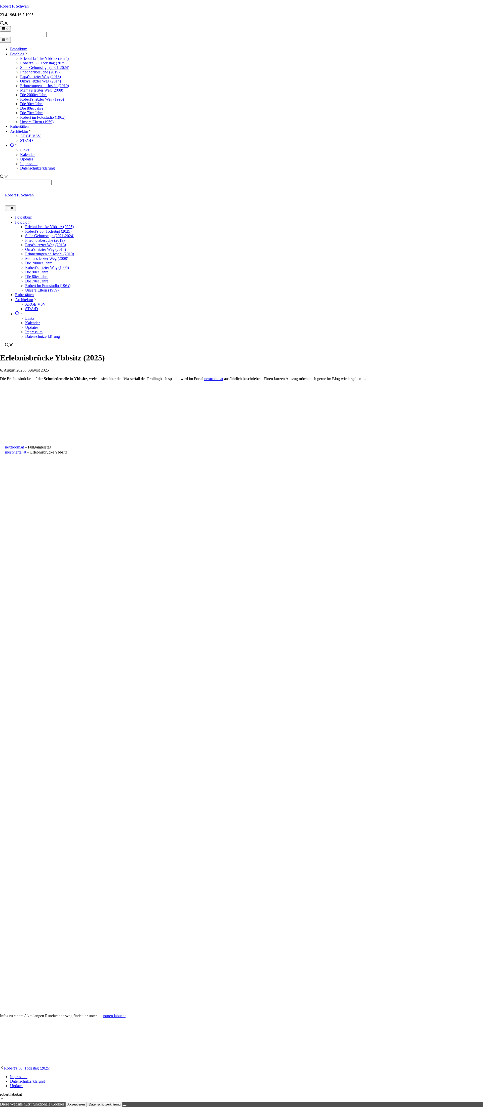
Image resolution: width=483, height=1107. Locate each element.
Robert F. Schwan (14, 6)
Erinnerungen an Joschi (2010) (44, 86)
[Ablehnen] (125, 1105)
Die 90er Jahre (31, 104)
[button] (2, 1099)
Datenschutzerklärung (37, 168)
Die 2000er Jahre (33, 95)
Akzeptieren (76, 1104)
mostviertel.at (15, 452)
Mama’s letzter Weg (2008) (41, 90)
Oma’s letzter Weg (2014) (40, 81)
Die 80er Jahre (31, 108)
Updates (26, 159)
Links (24, 150)
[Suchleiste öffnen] (4, 24)
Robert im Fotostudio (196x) (42, 117)
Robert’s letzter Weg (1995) (42, 99)
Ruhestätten (19, 126)
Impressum (28, 163)
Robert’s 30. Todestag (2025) (43, 63)
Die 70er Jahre (31, 113)
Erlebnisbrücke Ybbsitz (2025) (44, 58)
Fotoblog (17, 54)
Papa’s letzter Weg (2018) (40, 76)
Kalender (27, 154)
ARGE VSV (30, 136)
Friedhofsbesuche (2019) (40, 72)
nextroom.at (213, 379)
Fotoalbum (18, 49)
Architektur (19, 131)
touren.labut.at (114, 1016)
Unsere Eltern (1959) (37, 122)
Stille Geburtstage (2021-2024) (44, 67)
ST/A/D (26, 140)
